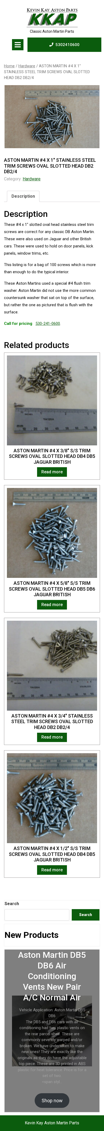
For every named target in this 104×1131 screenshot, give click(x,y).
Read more (52, 471)
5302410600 (67, 44)
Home (9, 66)
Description (23, 196)
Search (12, 903)
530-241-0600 (47, 323)
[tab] (17, 44)
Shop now (52, 1100)
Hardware (26, 66)
